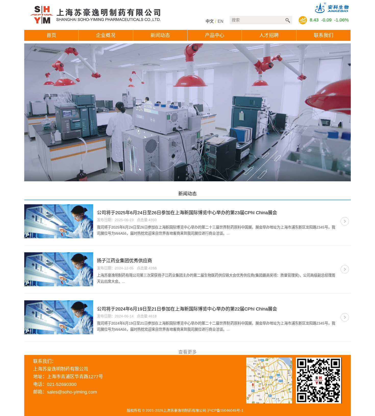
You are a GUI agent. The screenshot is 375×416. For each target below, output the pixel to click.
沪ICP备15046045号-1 (225, 410)
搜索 (287, 20)
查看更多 (187, 352)
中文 (210, 21)
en (220, 21)
